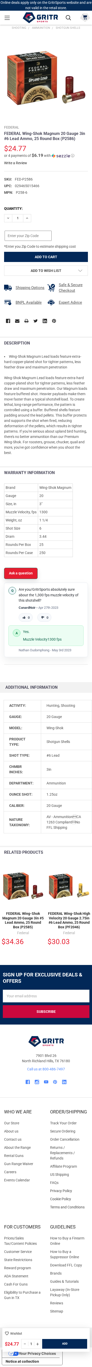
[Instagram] (37, 1082)
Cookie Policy (69, 1199)
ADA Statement (16, 1276)
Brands (56, 1273)
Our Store (11, 1123)
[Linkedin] (45, 321)
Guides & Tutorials (64, 1281)
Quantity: (13, 208)
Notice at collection (22, 1361)
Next (87, 852)
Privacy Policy (69, 1191)
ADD (64, 1343)
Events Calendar (17, 1180)
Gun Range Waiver (18, 1164)
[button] (39, 155)
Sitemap (56, 1311)
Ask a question (21, 573)
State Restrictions (18, 1260)
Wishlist (16, 1333)
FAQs (54, 1183)
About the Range (17, 1147)
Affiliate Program (63, 1166)
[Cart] (85, 17)
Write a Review (15, 163)
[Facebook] (8, 321)
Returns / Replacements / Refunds (62, 1152)
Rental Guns (14, 1156)
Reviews (56, 1303)
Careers (10, 1172)
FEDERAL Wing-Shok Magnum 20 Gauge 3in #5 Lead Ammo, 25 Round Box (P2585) (23, 920)
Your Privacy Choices (37, 1353)
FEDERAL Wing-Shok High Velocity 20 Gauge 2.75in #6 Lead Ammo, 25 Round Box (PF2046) (69, 920)
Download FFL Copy (66, 1265)
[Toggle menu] (7, 18)
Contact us (12, 1139)
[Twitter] (36, 321)
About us (11, 1131)
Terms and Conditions (69, 1207)
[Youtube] (46, 1082)
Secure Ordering (62, 1131)
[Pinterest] (54, 321)
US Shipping (59, 1174)
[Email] (17, 321)
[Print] (26, 321)
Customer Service (18, 1252)
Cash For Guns (16, 1284)
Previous (76, 852)
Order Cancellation (64, 1139)
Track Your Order (63, 1123)
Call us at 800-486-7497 (46, 1069)
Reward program (17, 1268)
